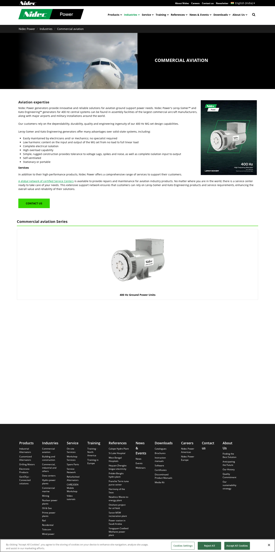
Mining (45, 495)
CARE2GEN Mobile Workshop (72, 488)
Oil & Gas (47, 508)
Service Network (71, 470)
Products (113, 14)
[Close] (269, 545)
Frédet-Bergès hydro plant (116, 475)
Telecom (46, 529)
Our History (229, 469)
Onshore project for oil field (117, 506)
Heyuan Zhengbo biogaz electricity (117, 467)
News (138, 458)
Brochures (160, 453)
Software (159, 465)
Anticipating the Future (229, 463)
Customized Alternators (25, 458)
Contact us (208, 3)
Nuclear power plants (49, 502)
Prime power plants (48, 514)
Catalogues (160, 448)
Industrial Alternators (25, 450)
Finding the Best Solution (229, 455)
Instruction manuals (160, 459)
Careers (195, 3)
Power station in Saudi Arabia (117, 522)
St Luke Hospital (117, 453)
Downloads (220, 14)
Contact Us (34, 203)
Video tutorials (71, 497)
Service (146, 14)
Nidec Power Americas (187, 450)
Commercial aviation (70, 29)
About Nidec (182, 3)
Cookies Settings (182, 545)
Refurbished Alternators (73, 478)
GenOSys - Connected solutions (24, 480)
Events (139, 463)
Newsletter (222, 3)
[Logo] (28, 3)
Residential (48, 525)
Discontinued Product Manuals (163, 476)
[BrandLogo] (51, 14)
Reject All (209, 545)
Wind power (48, 534)
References (178, 14)
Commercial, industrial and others (49, 468)
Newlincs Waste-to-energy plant (119, 498)
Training (161, 14)
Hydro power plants (49, 482)
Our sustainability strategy (229, 485)
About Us (239, 14)
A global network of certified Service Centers (46, 181)
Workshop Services (72, 458)
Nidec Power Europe (187, 458)
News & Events (199, 14)
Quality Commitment (229, 475)
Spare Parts (73, 464)
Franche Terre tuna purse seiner (119, 483)
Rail (44, 520)
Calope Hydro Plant (119, 448)
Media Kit (159, 482)
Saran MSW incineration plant (118, 514)
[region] (137, 545)
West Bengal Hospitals (115, 459)
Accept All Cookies (237, 545)
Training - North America (92, 452)
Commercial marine (48, 489)
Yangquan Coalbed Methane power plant (118, 532)
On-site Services (71, 450)
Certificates (161, 470)
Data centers (49, 475)
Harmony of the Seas (117, 490)
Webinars (141, 467)
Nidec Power (27, 29)
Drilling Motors (27, 464)
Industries (130, 14)
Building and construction (48, 458)
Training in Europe (92, 461)
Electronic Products (24, 470)
